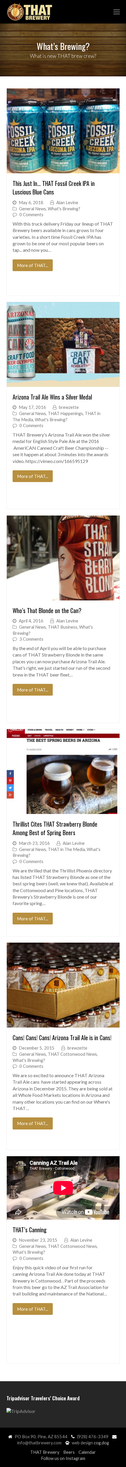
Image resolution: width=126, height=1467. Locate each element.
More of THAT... (32, 265)
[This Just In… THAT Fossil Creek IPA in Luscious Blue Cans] (63, 130)
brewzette (69, 407)
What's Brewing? (64, 208)
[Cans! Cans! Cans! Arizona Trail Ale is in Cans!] (63, 985)
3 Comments (31, 639)
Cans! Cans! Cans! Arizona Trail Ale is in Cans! (62, 1037)
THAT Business (62, 627)
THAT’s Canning (30, 1230)
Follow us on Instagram (63, 1458)
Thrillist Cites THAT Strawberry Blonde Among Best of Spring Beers (55, 828)
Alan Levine (67, 202)
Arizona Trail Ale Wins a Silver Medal (52, 397)
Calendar (87, 1452)
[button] (116, 11)
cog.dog (101, 1442)
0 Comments (31, 214)
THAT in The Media (66, 849)
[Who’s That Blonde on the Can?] (63, 558)
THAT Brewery (44, 1452)
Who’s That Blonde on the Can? (47, 610)
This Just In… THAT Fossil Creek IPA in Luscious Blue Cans (54, 188)
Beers (69, 1452)
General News (32, 208)
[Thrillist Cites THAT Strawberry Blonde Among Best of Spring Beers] (63, 771)
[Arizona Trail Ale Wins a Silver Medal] (63, 344)
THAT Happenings (65, 413)
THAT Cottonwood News (72, 1054)
